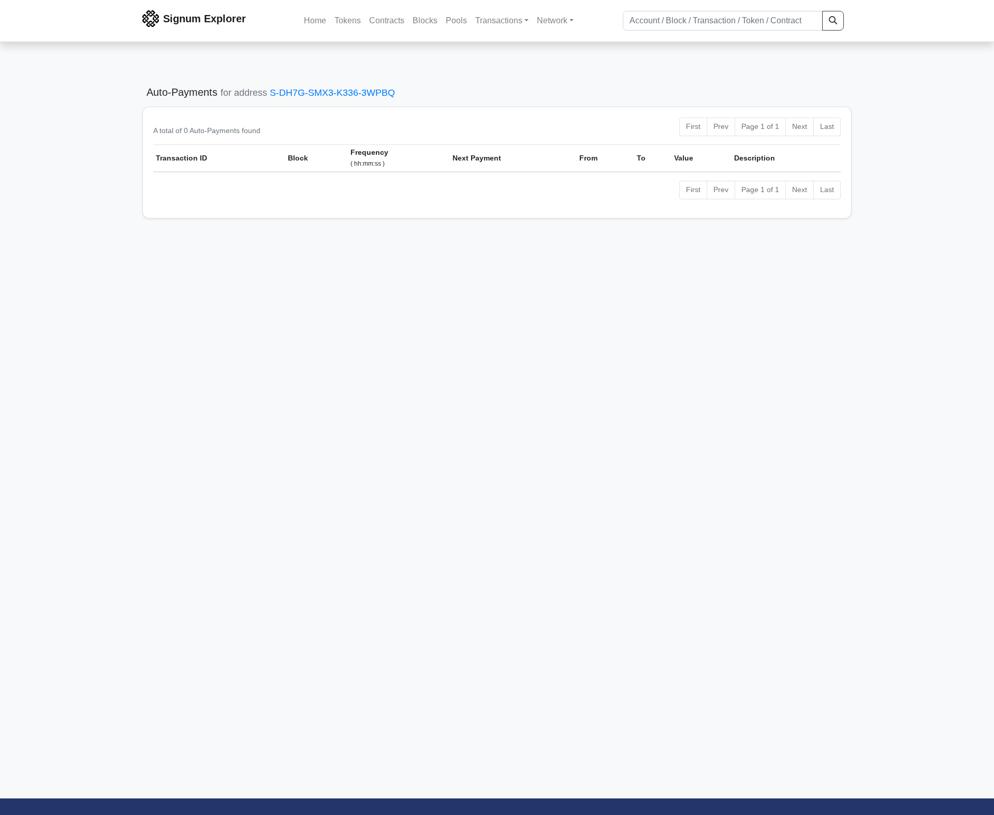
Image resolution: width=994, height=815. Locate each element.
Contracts (386, 20)
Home (315, 20)
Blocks (425, 20)
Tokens (347, 20)
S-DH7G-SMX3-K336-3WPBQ (332, 93)
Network (552, 20)
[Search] (833, 21)
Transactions (498, 20)
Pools (456, 20)
